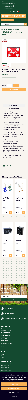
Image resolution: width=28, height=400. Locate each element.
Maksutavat (4, 369)
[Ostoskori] (17, 12)
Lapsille (3, 357)
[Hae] (25, 24)
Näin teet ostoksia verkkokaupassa (10, 363)
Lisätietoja (14, 396)
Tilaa (14, 300)
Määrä (4, 85)
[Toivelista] (14, 12)
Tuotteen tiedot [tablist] (14, 105)
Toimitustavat (5, 367)
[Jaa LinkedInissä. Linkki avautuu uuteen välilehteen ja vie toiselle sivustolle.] (11, 166)
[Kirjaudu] (11, 12)
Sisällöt (3, 347)
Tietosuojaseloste (6, 370)
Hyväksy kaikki (14, 384)
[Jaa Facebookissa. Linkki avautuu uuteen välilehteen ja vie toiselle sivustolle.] (4, 166)
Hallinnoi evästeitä (14, 392)
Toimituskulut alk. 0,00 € (9, 77)
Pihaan (3, 356)
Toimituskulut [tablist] (14, 108)
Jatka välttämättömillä (14, 388)
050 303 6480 (6, 330)
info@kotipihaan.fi (6, 332)
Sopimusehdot (5, 365)
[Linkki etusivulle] (13, 16)
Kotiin (2, 354)
